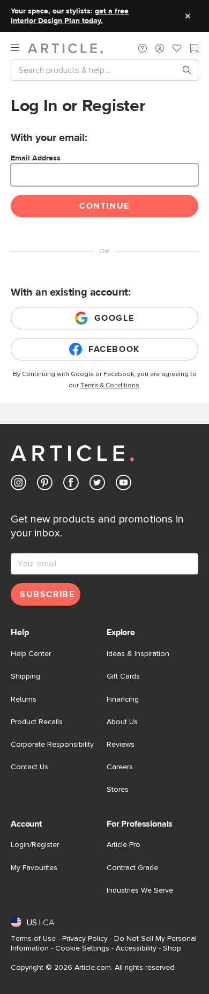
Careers (120, 767)
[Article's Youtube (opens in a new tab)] (123, 484)
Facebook (114, 349)
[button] (142, 48)
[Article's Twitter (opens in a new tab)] (97, 484)
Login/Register (35, 845)
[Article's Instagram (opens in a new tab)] (18, 484)
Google (114, 318)
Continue (104, 206)
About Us (122, 722)
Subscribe (47, 594)
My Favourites (34, 868)
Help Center (31, 654)
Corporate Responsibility (52, 744)
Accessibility (136, 948)
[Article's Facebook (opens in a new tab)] (71, 484)
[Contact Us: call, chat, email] (142, 48)
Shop (172, 948)
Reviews (121, 744)
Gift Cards (123, 676)
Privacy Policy (85, 939)
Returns (23, 699)
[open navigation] (19, 48)
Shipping (25, 676)
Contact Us (29, 767)
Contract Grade (132, 868)
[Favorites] (177, 49)
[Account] (159, 48)
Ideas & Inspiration (138, 654)
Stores (118, 789)
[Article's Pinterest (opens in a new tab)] (45, 484)
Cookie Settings (82, 948)
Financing (123, 699)
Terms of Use (33, 939)
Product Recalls (37, 722)
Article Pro (123, 845)
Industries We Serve (140, 890)
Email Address (36, 158)
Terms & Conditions (109, 385)
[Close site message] (187, 16)
